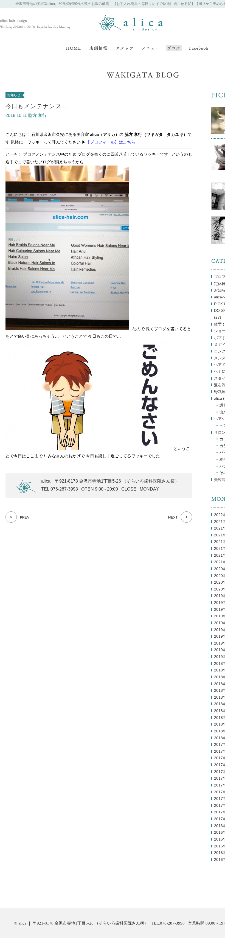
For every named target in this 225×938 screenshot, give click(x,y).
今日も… (17, 517)
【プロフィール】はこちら (110, 142)
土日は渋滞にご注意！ (180, 517)
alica (218, 398)
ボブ (218, 338)
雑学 (218, 324)
